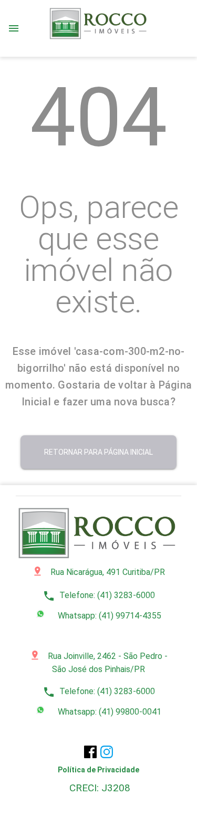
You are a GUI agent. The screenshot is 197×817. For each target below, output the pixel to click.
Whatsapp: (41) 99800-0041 (108, 712)
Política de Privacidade (98, 770)
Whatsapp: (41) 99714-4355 (108, 616)
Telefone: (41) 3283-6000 (99, 595)
